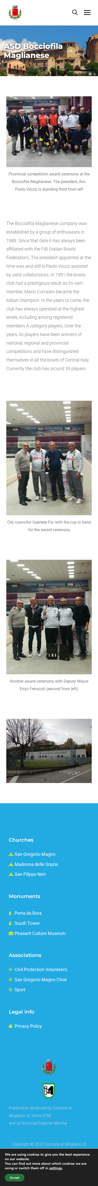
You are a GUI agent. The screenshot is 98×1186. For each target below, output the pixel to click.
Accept (14, 1178)
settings (55, 1168)
